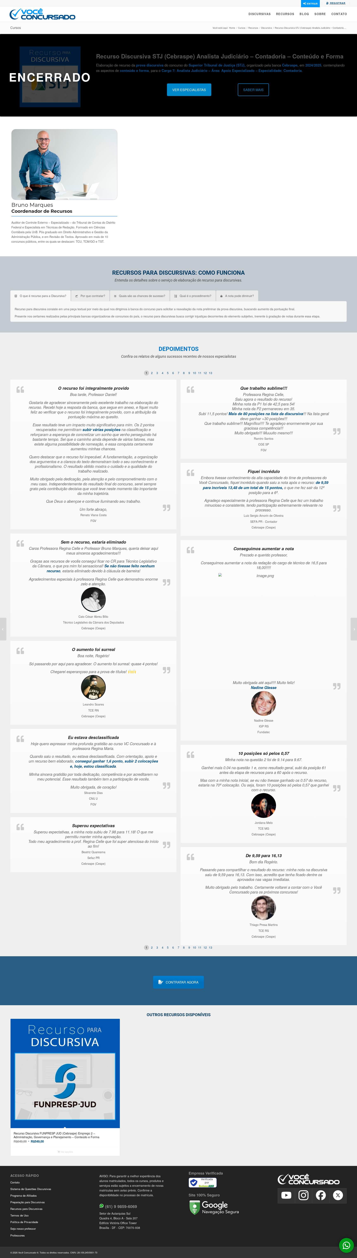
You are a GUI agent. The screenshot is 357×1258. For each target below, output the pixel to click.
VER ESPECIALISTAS (189, 89)
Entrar (312, 3)
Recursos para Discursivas (26, 1209)
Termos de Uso (19, 1215)
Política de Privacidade (24, 1222)
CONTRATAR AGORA (182, 982)
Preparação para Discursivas (27, 1202)
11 (199, 373)
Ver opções (66, 1151)
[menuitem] (259, 14)
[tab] (40, 295)
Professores (17, 1235)
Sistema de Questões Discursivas (30, 1189)
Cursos (15, 27)
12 (205, 373)
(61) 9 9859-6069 (121, 1206)
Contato (15, 1182)
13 (210, 373)
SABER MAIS (253, 89)
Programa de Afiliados (23, 1195)
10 (194, 373)
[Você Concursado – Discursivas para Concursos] (42, 14)
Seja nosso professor (23, 1229)
